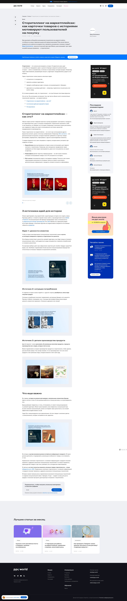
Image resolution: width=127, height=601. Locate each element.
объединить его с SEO (28, 469)
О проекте (67, 572)
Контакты (67, 577)
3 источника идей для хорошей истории (37, 104)
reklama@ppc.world (95, 582)
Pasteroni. (26, 219)
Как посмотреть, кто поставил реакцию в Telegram (100, 151)
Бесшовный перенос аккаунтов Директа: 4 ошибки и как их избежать (100, 130)
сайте (48, 221)
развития (31, 225)
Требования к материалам (71, 581)
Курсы (44, 6)
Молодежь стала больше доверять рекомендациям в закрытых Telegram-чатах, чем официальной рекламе (100, 160)
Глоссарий (59, 6)
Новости (38, 6)
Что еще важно (30, 107)
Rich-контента (63, 134)
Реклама (66, 6)
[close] (126, 449)
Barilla (67, 218)
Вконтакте (15, 20)
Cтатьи (49, 572)
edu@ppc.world (94, 572)
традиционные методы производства (34, 221)
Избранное (15, 17)
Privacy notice (123, 449)
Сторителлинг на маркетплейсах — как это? (38, 101)
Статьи (32, 6)
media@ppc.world (94, 577)
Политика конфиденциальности (21, 580)
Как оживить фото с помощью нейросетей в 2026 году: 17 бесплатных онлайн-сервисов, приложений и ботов (100, 170)
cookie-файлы (16, 597)
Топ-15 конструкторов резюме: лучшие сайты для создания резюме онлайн (100, 118)
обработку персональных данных (50, 492)
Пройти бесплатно (72, 1)
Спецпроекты (51, 6)
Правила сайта (17, 581)
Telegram (15, 24)
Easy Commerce (27, 46)
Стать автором (68, 579)
